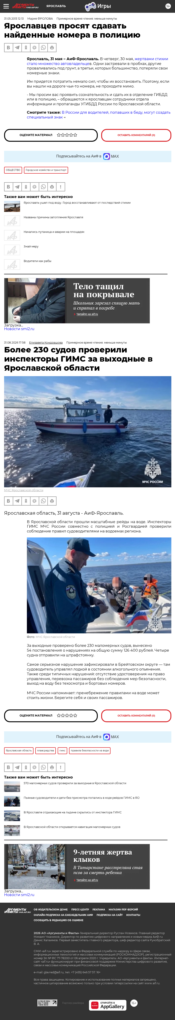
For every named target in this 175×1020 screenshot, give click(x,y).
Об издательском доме (51, 909)
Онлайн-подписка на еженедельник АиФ (63, 915)
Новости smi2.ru (19, 329)
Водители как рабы (37, 261)
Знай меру (31, 246)
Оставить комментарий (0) (136, 135)
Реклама (99, 909)
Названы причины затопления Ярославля (53, 217)
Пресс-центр (80, 909)
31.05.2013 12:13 (14, 18)
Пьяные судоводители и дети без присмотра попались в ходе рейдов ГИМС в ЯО (81, 797)
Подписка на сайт (110, 915)
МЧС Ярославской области (23, 490)
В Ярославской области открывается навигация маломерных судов (72, 827)
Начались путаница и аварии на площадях (54, 232)
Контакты (133, 915)
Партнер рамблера (73, 1003)
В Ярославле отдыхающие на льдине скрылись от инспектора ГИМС (73, 812)
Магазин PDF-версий (123, 909)
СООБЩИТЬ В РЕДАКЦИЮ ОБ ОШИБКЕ (58, 920)
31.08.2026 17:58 (15, 342)
